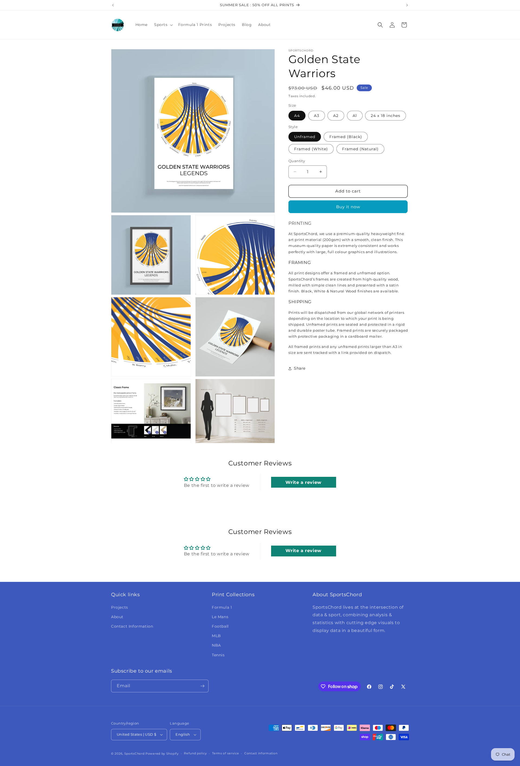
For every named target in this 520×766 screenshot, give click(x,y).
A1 (355, 115)
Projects (119, 607)
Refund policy (195, 753)
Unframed (304, 136)
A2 (336, 115)
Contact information (260, 753)
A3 (316, 115)
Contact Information (132, 626)
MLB (216, 635)
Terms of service (225, 753)
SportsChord (134, 753)
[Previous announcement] (113, 5)
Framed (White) (311, 148)
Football (220, 626)
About (117, 616)
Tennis (218, 655)
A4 (297, 115)
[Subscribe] (202, 686)
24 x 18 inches (385, 115)
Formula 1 (222, 607)
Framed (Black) (345, 136)
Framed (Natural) (360, 148)
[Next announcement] (407, 5)
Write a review (303, 482)
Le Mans (220, 616)
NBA (216, 645)
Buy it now (348, 206)
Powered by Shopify (162, 753)
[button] (163, 24)
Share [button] (300, 368)
